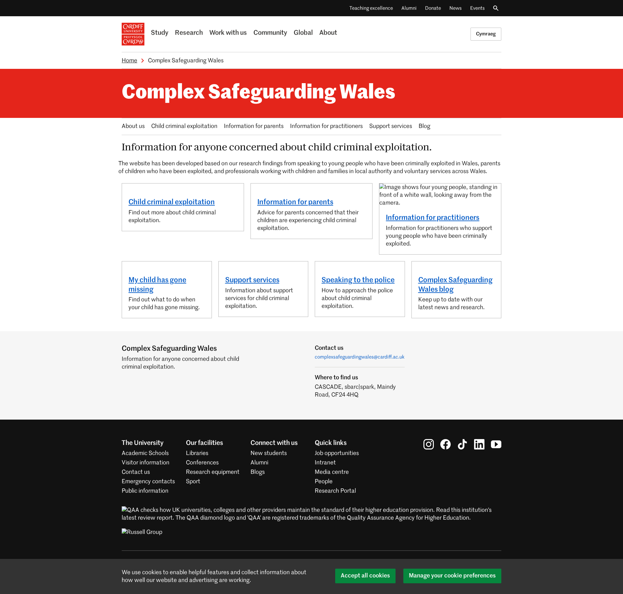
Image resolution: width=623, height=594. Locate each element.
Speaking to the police (358, 280)
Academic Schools (145, 453)
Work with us (228, 33)
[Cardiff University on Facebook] (445, 444)
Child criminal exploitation (184, 126)
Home (129, 61)
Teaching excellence (371, 8)
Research (189, 33)
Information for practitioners (326, 126)
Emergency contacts (148, 482)
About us (133, 126)
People (324, 482)
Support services (390, 126)
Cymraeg (486, 34)
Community (270, 33)
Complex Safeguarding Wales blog (455, 285)
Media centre (332, 472)
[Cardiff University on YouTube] (496, 444)
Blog (424, 126)
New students (268, 453)
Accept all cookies (365, 576)
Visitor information (145, 463)
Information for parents (254, 126)
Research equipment (212, 472)
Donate (433, 8)
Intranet (325, 463)
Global (303, 33)
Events (477, 8)
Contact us (136, 472)
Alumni (409, 8)
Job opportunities (337, 453)
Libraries (197, 453)
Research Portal (335, 491)
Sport (193, 482)
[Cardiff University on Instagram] (428, 444)
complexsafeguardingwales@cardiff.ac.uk (360, 357)
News (455, 8)
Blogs (257, 472)
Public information (145, 491)
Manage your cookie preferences (452, 576)
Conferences (202, 463)
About (328, 33)
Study (159, 33)
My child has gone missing (157, 285)
